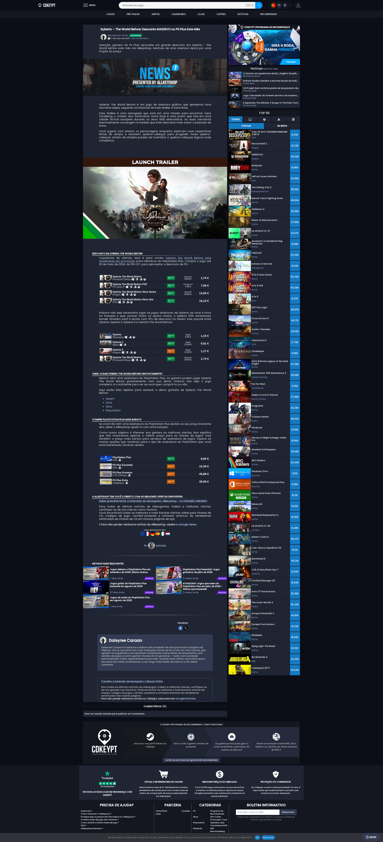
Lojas (158, 813)
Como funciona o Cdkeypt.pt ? (96, 813)
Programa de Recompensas (217, 812)
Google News (187, 524)
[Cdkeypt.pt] (46, 5)
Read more (268, 837)
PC (194, 811)
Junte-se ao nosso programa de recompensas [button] (191, 760)
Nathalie (161, 545)
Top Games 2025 (218, 825)
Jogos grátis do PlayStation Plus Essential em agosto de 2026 (128, 585)
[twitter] (185, 628)
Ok (257, 837)
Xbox (109, 406)
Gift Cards (215, 816)
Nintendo (197, 828)
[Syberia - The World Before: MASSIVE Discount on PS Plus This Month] (142, 532)
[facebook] (180, 628)
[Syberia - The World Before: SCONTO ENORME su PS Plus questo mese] (163, 532)
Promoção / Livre (218, 819)
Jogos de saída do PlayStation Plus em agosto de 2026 (130, 599)
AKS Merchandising (217, 830)
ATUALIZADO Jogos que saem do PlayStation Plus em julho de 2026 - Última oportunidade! (202, 586)
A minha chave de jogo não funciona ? (99, 819)
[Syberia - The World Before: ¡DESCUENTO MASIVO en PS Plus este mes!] (158, 532)
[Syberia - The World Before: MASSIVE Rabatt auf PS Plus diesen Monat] (152, 532)
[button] (298, 5)
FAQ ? (83, 825)
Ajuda (372, 837)
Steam (110, 399)
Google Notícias (186, 698)
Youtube (185, 811)
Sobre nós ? (86, 811)
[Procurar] (258, 5)
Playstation (113, 410)
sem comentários (140, 38)
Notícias (149, 578)
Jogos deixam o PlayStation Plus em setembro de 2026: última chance (130, 571)
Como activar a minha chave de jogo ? (100, 822)
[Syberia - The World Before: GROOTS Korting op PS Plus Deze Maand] (168, 532)
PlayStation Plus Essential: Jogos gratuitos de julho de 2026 (201, 571)
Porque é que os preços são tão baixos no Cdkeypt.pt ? (108, 816)
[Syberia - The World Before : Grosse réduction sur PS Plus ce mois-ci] (147, 532)
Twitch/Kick (161, 811)
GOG (109, 402)
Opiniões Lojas (217, 822)
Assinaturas (136, 35)
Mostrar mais (270, 68)
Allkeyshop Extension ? (92, 828)
